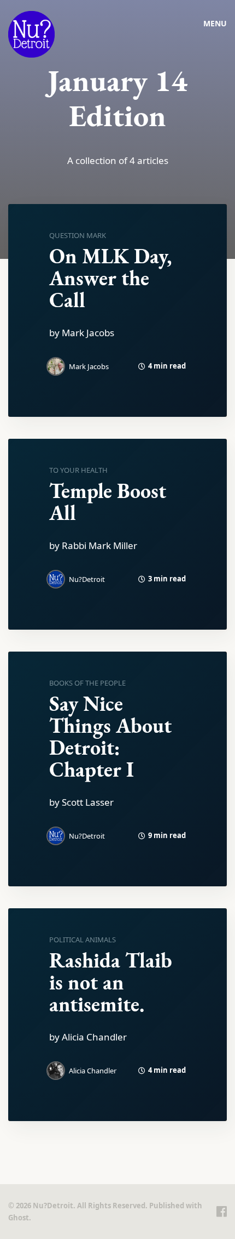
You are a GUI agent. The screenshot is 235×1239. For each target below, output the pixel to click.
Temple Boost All (107, 501)
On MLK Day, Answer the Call (110, 277)
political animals (82, 939)
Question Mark (77, 235)
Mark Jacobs (89, 366)
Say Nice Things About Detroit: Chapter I (110, 736)
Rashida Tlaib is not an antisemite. (110, 982)
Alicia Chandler (92, 1071)
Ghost (18, 1218)
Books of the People (87, 683)
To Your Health (78, 470)
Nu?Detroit (87, 579)
